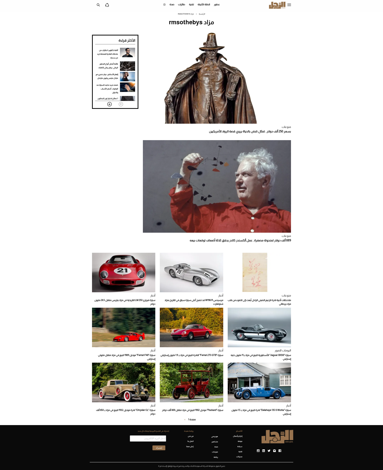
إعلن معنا (189, 446)
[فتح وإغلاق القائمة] (289, 5)
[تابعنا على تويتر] (269, 451)
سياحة (239, 446)
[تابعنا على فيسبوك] (280, 451)
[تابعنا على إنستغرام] (274, 451)
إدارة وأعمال (237, 436)
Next (109, 104)
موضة (240, 441)
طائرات (181, 4)
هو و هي (214, 436)
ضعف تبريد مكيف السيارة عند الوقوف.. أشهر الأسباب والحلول (107, 89)
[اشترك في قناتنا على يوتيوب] (258, 451)
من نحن (190, 436)
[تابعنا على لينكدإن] (263, 451)
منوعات (286, 126)
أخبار (220, 295)
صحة (172, 4)
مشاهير (215, 442)
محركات (239, 457)
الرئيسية (202, 14)
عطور (217, 4)
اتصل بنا (190, 441)
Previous (120, 104)
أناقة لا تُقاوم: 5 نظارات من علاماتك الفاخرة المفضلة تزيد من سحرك (107, 54)
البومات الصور (283, 350)
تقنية (191, 4)
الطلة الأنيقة (204, 4)
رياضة (216, 457)
